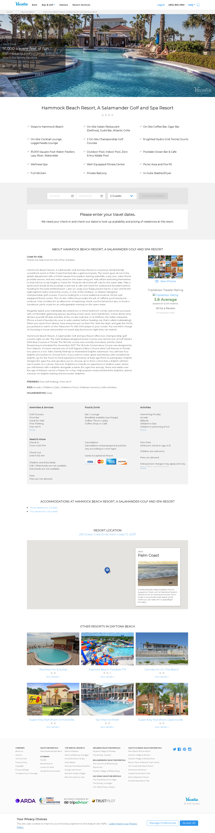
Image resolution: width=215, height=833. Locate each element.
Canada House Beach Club (139, 773)
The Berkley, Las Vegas (102, 783)
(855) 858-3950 (176, 4)
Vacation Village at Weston (139, 755)
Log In (161, 4)
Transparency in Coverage (26, 773)
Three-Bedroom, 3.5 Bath (44, 507)
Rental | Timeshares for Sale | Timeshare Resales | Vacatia (192, 799)
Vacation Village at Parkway (104, 751)
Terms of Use (21, 758)
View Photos (168, 281)
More (32, 429)
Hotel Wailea (70, 762)
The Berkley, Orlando (102, 755)
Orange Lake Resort (73, 770)
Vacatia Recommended (50, 771)
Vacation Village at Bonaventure (141, 758)
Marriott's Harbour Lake (75, 777)
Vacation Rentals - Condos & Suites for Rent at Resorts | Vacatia (21, 4)
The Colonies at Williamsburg (105, 763)
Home (9, 12)
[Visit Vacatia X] (174, 749)
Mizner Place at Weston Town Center (144, 762)
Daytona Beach (28, 12)
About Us (19, 751)
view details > (53, 676)
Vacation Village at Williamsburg (106, 771)
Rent (34, 4)
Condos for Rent (47, 767)
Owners (63, 4)
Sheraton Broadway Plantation (77, 766)
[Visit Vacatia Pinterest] (185, 749)
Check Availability (153, 195)
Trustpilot (103, 801)
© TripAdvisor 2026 (165, 313)
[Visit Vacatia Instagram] (190, 749)
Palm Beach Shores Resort (139, 751)
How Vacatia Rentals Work (51, 751)
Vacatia (43, 760)
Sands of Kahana (71, 751)
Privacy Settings (22, 770)
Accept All (189, 823)
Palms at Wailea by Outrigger (77, 755)
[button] (4, 66)
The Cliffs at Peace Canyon (104, 787)
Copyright (19, 766)
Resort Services (81, 4)
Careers (18, 755)
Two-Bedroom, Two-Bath (44, 511)
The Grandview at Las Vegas (104, 779)
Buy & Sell (48, 4)
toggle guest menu (123, 196)
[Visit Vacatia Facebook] (179, 749)
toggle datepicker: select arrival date (61, 196)
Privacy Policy (21, 762)
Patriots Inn (97, 767)
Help (191, 4)
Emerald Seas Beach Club (139, 780)
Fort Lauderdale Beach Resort (140, 766)
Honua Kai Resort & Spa (75, 758)
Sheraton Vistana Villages (75, 773)
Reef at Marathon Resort (138, 777)
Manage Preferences (163, 823)
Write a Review (165, 308)
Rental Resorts (46, 763)
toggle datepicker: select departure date (90, 196)
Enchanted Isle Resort (137, 770)
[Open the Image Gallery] (165, 277)
